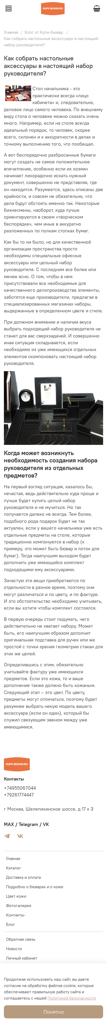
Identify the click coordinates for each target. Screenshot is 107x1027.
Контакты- (15, 914)
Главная (11, 32)
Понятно (53, 1011)
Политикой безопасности (72, 998)
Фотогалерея (18, 905)
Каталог (13, 867)
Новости (14, 948)
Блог (10, 924)
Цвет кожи (16, 896)
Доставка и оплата (23, 877)
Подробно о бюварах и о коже (34, 886)
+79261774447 (19, 795)
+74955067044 (20, 788)
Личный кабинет (21, 958)
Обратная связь (20, 939)
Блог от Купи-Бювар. (44, 32)
